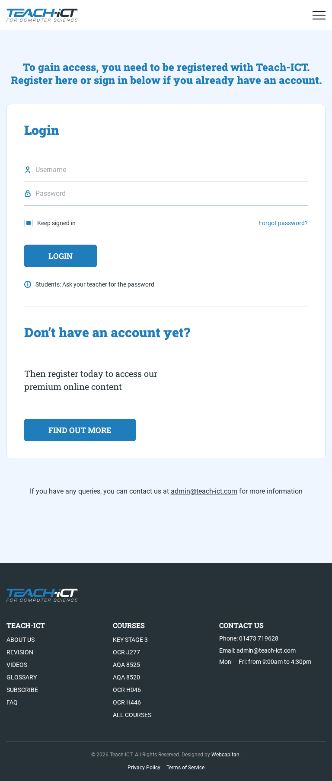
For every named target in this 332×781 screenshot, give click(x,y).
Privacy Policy (144, 768)
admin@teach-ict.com (204, 491)
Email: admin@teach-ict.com (257, 650)
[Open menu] (319, 15)
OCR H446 (127, 702)
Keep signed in (56, 223)
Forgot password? (283, 223)
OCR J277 (126, 652)
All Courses (132, 714)
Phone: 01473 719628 (248, 638)
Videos (16, 664)
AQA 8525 (126, 664)
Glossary (21, 677)
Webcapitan (225, 755)
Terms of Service (185, 768)
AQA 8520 (126, 677)
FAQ (12, 702)
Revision (19, 652)
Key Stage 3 (130, 639)
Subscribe (22, 689)
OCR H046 (127, 689)
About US (20, 639)
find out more (80, 430)
